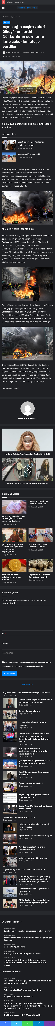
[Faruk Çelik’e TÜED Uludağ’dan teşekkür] (10, 726)
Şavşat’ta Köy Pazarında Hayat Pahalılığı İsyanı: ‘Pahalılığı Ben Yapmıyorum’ (13, 548)
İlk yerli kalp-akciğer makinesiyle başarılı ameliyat (34, 796)
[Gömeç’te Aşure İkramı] (10, 714)
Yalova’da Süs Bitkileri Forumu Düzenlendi (39, 502)
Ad (4, 634)
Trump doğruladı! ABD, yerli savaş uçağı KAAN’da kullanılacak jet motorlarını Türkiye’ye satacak (34, 879)
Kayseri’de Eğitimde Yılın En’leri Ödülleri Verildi (24, 869)
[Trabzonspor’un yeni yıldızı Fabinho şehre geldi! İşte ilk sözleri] (10, 703)
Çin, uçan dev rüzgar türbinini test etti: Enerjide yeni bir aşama (35, 762)
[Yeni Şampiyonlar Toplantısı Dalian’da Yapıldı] (9, 145)
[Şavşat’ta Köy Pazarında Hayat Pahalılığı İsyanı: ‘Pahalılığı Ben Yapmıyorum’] (14, 535)
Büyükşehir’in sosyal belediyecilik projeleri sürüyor (26, 693)
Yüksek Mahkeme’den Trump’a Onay (19, 817)
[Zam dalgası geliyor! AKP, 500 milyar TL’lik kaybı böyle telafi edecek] (14, 507)
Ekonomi (16, 17)
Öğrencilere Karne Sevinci (31, 783)
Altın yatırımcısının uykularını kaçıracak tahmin (11, 577)
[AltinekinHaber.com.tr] (27, 7)
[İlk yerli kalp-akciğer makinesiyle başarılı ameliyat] (10, 798)
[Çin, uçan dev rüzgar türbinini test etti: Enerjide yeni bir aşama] (10, 764)
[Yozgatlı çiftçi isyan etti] (9, 157)
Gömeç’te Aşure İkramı (15, 2)
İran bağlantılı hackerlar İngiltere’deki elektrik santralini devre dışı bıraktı (33, 751)
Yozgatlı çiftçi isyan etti (29, 154)
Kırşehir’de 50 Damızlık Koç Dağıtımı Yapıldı (39, 575)
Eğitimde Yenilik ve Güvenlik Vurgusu (35, 835)
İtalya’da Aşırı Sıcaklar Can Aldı (33, 858)
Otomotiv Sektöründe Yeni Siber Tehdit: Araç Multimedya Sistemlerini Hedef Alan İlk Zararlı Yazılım (34, 737)
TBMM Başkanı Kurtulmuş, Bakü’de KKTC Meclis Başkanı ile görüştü (35, 901)
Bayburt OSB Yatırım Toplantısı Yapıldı (38, 545)
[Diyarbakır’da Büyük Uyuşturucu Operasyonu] (10, 892)
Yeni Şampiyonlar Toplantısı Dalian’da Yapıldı (32, 848)
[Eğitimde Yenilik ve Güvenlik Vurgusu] (10, 839)
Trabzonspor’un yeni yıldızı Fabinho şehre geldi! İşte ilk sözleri (35, 701)
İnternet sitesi (7, 653)
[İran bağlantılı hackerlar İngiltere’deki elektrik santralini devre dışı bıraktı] (10, 752)
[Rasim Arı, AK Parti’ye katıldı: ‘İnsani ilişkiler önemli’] (10, 809)
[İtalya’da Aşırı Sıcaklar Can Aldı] (10, 862)
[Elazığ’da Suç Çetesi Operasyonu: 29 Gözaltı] (10, 775)
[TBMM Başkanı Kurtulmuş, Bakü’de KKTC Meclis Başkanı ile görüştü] (10, 903)
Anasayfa (8, 17)
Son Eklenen (27, 684)
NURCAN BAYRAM (12, 53)
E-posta (6, 643)
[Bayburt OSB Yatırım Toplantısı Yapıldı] (41, 535)
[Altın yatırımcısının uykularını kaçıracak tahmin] (14, 565)
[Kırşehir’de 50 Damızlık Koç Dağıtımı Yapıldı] (41, 565)
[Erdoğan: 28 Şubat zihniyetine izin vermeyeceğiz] (10, 828)
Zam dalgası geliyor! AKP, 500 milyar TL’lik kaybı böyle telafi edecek (14, 518)
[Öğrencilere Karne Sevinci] (10, 787)
